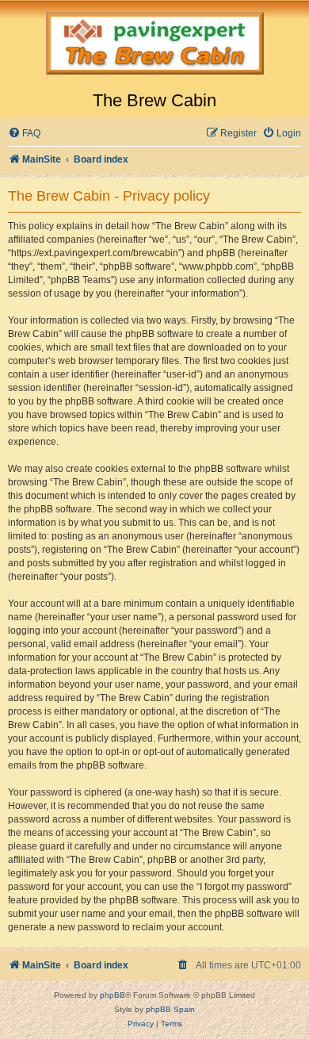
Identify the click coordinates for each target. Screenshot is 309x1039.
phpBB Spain (170, 1009)
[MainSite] (154, 45)
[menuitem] (24, 133)
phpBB (112, 995)
